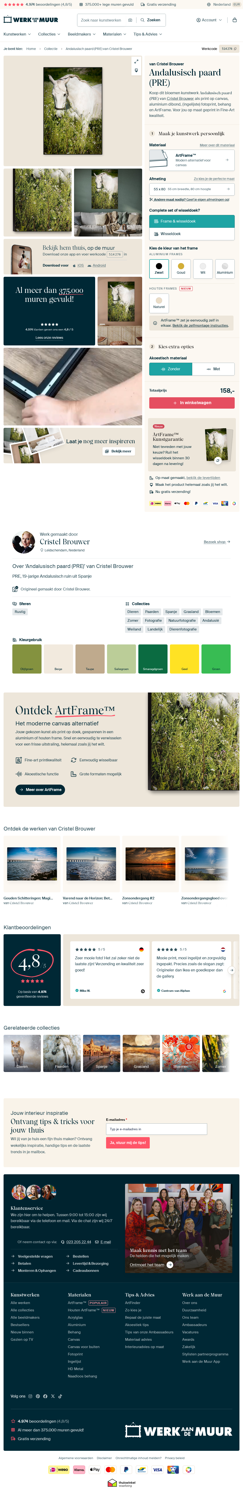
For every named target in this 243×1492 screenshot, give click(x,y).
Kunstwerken (15, 34)
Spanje (171, 611)
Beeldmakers (79, 34)
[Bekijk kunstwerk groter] (136, 61)
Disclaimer (104, 1458)
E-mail (106, 1242)
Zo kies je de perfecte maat (214, 179)
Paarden (152, 611)
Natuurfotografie (182, 620)
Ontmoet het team (147, 1264)
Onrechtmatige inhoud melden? (138, 1458)
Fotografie (153, 620)
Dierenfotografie (183, 629)
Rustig (20, 611)
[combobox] (101, 20)
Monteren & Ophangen (37, 1270)
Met (216, 368)
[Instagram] (30, 1396)
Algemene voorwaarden (76, 1458)
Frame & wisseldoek (178, 221)
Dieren (133, 611)
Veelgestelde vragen (35, 1256)
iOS (81, 265)
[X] (53, 1396)
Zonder (174, 368)
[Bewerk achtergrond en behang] (136, 70)
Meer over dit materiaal (217, 145)
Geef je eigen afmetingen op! (191, 199)
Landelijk (155, 629)
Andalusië (210, 620)
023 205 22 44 (78, 1242)
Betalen (24, 1263)
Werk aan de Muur (202, 1294)
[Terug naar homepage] (31, 19)
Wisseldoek (171, 233)
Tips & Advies (145, 34)
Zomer (132, 620)
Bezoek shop (215, 542)
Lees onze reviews (49, 337)
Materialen (112, 34)
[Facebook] (45, 1396)
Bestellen (81, 1256)
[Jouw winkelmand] (234, 20)
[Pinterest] (38, 1396)
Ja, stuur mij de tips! (128, 1143)
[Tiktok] (60, 1396)
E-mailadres (116, 1119)
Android (99, 265)
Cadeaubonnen (86, 1270)
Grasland (191, 611)
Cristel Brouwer (170, 64)
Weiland (134, 629)
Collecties (47, 34)
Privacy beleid (175, 1458)
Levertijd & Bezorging (90, 1263)
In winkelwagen (195, 403)
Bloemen (212, 611)
